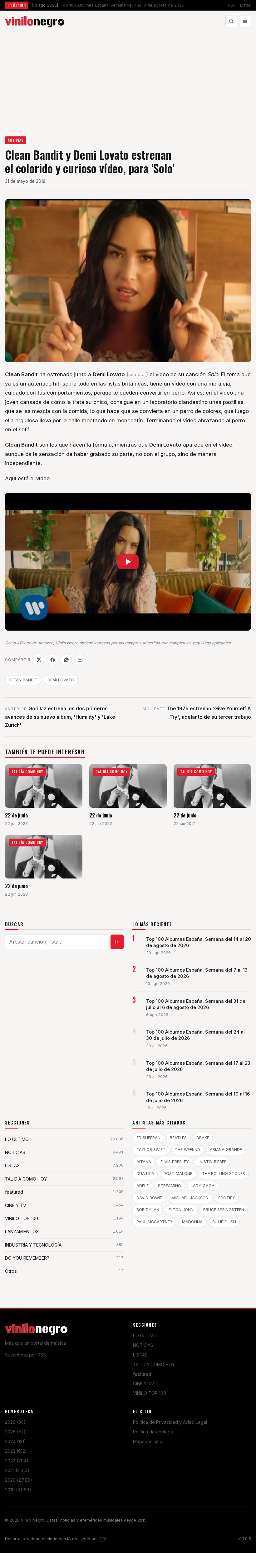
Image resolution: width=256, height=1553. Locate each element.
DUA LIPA (145, 1173)
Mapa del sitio (147, 1441)
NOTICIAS (16, 140)
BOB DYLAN (147, 1209)
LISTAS (140, 1354)
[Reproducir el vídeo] (128, 562)
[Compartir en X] (38, 659)
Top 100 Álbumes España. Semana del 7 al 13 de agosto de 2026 (197, 973)
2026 (15, 1422)
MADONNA (192, 1221)
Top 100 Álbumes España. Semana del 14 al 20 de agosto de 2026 (198, 942)
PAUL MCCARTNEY (154, 1221)
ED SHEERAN (148, 1137)
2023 (16, 1451)
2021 (17, 1470)
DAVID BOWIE (149, 1198)
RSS (232, 5)
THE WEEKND (187, 1149)
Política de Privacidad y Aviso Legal (170, 1422)
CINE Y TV (143, 1383)
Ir (117, 942)
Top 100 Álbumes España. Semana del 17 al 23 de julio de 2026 (198, 1066)
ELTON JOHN (181, 1209)
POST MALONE (178, 1173)
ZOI (102, 1538)
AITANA (143, 1161)
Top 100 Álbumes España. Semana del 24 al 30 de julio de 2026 (195, 1035)
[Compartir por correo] (80, 659)
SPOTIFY (226, 1198)
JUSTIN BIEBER (213, 1161)
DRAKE (202, 1137)
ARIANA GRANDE (226, 1149)
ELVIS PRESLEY (174, 1161)
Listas (245, 5)
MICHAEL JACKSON (190, 1198)
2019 (18, 1489)
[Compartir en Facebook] (52, 659)
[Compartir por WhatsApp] (66, 659)
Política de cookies (153, 1431)
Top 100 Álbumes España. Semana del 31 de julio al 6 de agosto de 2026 (195, 1004)
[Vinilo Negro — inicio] (34, 21)
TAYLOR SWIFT (150, 1149)
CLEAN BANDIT (23, 680)
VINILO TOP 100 (149, 1393)
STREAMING (169, 1185)
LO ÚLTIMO (145, 1335)
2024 (15, 1441)
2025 (15, 1431)
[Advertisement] (128, 79)
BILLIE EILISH (224, 1221)
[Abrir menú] (245, 21)
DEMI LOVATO (60, 680)
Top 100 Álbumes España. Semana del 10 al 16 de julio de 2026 (198, 1097)
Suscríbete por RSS (25, 1354)
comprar (137, 374)
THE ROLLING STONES (223, 1173)
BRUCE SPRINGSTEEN (223, 1209)
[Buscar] (231, 21)
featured (142, 1374)
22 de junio (16, 815)
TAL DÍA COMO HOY (154, 1364)
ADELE (142, 1185)
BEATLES (178, 1137)
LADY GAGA (202, 1185)
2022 (16, 1460)
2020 (18, 1480)
